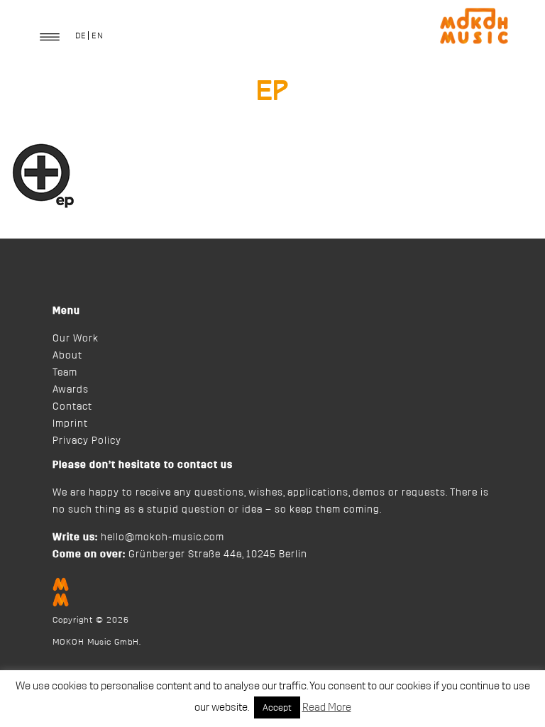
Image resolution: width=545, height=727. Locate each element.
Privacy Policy (87, 441)
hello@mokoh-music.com (162, 537)
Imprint (70, 424)
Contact (72, 407)
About (67, 356)
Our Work (76, 339)
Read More (326, 707)
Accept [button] (277, 707)
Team (65, 373)
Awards (71, 390)
